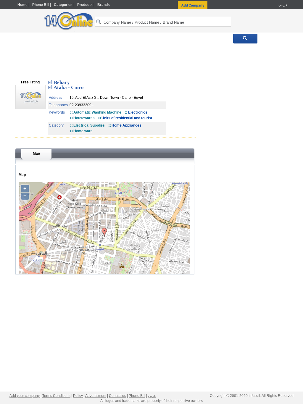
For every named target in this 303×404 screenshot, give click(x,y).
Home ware (83, 131)
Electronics (137, 112)
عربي (152, 396)
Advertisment (95, 396)
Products (85, 5)
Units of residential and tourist (126, 118)
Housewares (84, 118)
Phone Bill (40, 5)
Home (22, 5)
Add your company (24, 396)
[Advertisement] (151, 56)
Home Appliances (126, 125)
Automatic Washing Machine (97, 112)
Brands (103, 5)
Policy (78, 396)
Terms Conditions (56, 396)
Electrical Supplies (89, 125)
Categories (63, 5)
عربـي (283, 5)
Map (36, 153)
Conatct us (117, 396)
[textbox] (163, 22)
